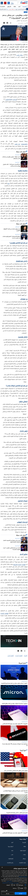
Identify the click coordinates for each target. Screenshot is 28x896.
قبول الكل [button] (20, 893)
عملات (24, 854)
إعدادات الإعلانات (9, 881)
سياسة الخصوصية (5, 882)
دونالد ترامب (20, 55)
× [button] (2, 867)
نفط (12, 850)
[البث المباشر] (5, 3)
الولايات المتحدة (4, 613)
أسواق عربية (10, 846)
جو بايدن (15, 99)
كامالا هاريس (9, 99)
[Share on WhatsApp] (10, 23)
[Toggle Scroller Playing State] (27, 9)
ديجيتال (24, 858)
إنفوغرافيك (10, 858)
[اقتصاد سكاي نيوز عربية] (22, 3)
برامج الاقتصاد (10, 862)
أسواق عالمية (23, 850)
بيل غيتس (17, 144)
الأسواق (9, 6)
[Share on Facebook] (7, 23)
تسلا (8, 183)
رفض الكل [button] (7, 893)
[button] (12, 3)
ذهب (12, 854)
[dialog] (14, 881)
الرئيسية (24, 6)
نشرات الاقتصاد (22, 862)
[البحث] (8, 3)
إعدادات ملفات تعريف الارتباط (13, 882)
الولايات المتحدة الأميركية (19, 564)
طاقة (25, 846)
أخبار (12, 842)
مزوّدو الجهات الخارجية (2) (23, 876)
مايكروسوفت (24, 144)
